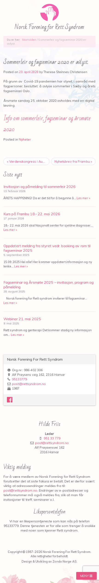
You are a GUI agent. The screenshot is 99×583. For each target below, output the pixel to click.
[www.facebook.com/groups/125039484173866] (9, 401)
